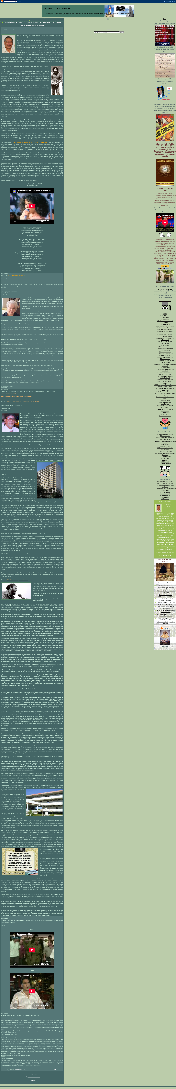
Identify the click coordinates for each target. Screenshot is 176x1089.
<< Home (33, 1080)
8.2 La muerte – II (165, 495)
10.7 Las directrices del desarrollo (165, 388)
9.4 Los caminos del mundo (165, 451)
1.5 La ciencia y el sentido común (165, 326)
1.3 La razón (165, 322)
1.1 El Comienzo (165, 319)
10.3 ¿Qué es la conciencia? (165, 379)
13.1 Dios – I (165, 460)
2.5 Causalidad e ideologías (165, 336)
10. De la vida (165, 499)
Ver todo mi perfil (166, 555)
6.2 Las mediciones (165, 367)
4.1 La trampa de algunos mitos (165, 434)
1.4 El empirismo (165, 324)
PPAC (168, 506)
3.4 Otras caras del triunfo (165, 346)
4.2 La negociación (165, 436)
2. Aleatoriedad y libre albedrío (165, 481)
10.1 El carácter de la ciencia (165, 376)
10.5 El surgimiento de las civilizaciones (165, 385)
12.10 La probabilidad (165, 402)
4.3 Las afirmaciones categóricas (165, 437)
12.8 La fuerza (165, 414)
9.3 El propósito (165, 449)
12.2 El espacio (165, 404)
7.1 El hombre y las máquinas (165, 483)
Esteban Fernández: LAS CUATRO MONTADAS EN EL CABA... (166, 587)
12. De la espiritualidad (165, 456)
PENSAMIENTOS (165, 315)
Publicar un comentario (34, 1077)
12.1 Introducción (165, 400)
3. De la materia (165, 340)
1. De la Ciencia (165, 317)
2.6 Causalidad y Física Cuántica (165, 338)
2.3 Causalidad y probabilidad (165, 331)
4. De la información (165, 350)
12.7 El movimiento (165, 412)
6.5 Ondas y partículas (165, 374)
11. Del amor (165, 455)
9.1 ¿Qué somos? (165, 446)
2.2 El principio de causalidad (165, 329)
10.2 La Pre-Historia (165, 378)
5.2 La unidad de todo (165, 355)
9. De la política (165, 497)
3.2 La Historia (165, 343)
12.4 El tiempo (165, 407)
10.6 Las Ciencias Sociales (165, 386)
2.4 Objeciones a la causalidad (165, 334)
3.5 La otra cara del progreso (165, 348)
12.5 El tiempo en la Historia (165, 409)
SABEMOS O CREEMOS (165, 289)
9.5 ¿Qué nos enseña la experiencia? (165, 453)
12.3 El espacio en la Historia (165, 405)
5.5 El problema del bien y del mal (165, 360)
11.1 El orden (165, 390)
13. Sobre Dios (165, 458)
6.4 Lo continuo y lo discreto (165, 372)
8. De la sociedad (165, 492)
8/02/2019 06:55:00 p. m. (21, 1070)
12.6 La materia (165, 411)
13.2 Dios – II (165, 462)
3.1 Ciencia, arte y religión (165, 341)
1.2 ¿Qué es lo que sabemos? (165, 321)
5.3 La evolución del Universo (165, 357)
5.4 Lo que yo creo (165, 359)
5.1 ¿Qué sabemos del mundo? (165, 353)
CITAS (165, 314)
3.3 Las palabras (165, 345)
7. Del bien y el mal (165, 444)
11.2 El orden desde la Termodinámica (165, 391)
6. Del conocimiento (165, 362)
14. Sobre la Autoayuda (165, 463)
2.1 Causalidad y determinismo (165, 327)
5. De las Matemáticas (165, 352)
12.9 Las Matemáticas (165, 416)
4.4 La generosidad (165, 439)
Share (164, 19)
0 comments (58, 1070)
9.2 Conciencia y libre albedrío (165, 448)
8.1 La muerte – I (165, 494)
